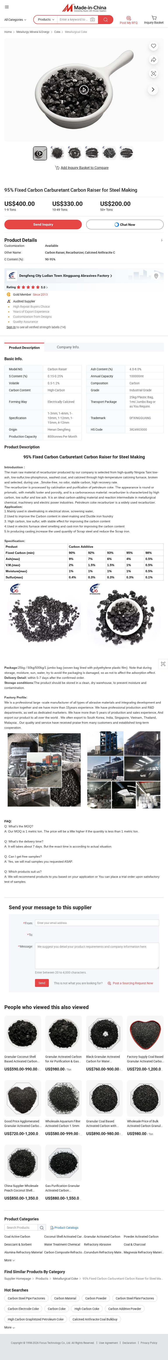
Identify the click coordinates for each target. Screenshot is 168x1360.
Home (8, 31)
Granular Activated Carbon (102, 1236)
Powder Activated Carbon (141, 1236)
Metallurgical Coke (76, 31)
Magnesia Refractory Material (144, 1252)
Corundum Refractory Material (104, 1252)
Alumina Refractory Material (23, 1252)
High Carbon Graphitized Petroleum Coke (35, 1319)
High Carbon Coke (87, 1309)
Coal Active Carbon (17, 1236)
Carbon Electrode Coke (23, 1309)
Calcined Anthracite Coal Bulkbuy (95, 1319)
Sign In (11, 327)
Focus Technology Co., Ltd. (55, 1342)
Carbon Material (65, 1298)
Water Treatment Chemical (62, 1244)
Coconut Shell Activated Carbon (64, 1236)
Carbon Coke (56, 1309)
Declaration (129, 1342)
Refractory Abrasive (97, 1244)
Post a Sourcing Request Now (130, 983)
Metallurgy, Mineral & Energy (32, 31)
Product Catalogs (66, 1227)
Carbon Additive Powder (124, 1309)
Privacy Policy (149, 1342)
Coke (57, 31)
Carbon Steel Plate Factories (135, 1298)
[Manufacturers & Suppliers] (84, 7)
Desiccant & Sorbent (18, 1244)
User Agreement (108, 1342)
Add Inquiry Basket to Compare (84, 167)
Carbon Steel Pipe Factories (26, 1298)
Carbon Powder (96, 1298)
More (8, 1260)
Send (41, 983)
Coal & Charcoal (134, 1244)
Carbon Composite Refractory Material (64, 1252)
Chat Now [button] (127, 225)
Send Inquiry (43, 224)
